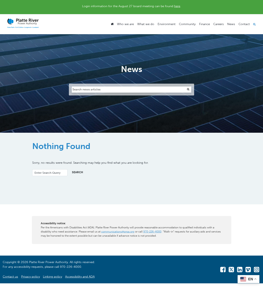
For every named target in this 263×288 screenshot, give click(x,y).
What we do (145, 24)
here (177, 6)
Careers (218, 24)
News (231, 24)
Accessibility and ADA (80, 276)
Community (187, 24)
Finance (204, 24)
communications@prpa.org (117, 231)
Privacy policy (30, 276)
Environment (167, 24)
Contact (244, 24)
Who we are (125, 24)
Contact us (10, 276)
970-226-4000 (152, 231)
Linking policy (52, 276)
